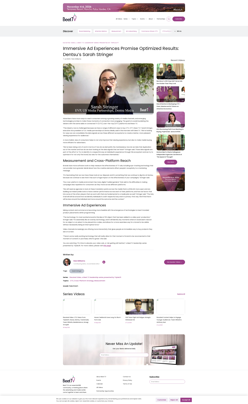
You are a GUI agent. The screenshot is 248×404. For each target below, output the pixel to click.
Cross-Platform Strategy (84, 281)
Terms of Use (127, 384)
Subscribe (178, 19)
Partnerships (161, 19)
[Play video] (108, 88)
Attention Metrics (101, 31)
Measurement (116, 31)
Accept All (186, 400)
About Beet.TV (101, 377)
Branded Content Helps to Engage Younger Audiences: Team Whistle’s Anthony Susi (169, 319)
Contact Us (127, 377)
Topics (134, 19)
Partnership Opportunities (105, 391)
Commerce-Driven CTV (149, 31)
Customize (161, 400)
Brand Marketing (84, 31)
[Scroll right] (175, 31)
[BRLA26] (124, 7)
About (151, 19)
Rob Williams (79, 261)
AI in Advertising (131, 31)
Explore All (181, 294)
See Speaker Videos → (174, 262)
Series (126, 19)
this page (107, 246)
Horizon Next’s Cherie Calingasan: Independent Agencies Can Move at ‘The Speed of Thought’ (169, 154)
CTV (71, 281)
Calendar (99, 384)
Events (142, 19)
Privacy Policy (127, 380)
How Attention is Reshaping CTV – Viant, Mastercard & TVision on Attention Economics (169, 106)
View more (170, 162)
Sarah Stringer (76, 271)
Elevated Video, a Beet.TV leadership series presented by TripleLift (91, 43)
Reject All (174, 400)
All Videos (119, 19)
